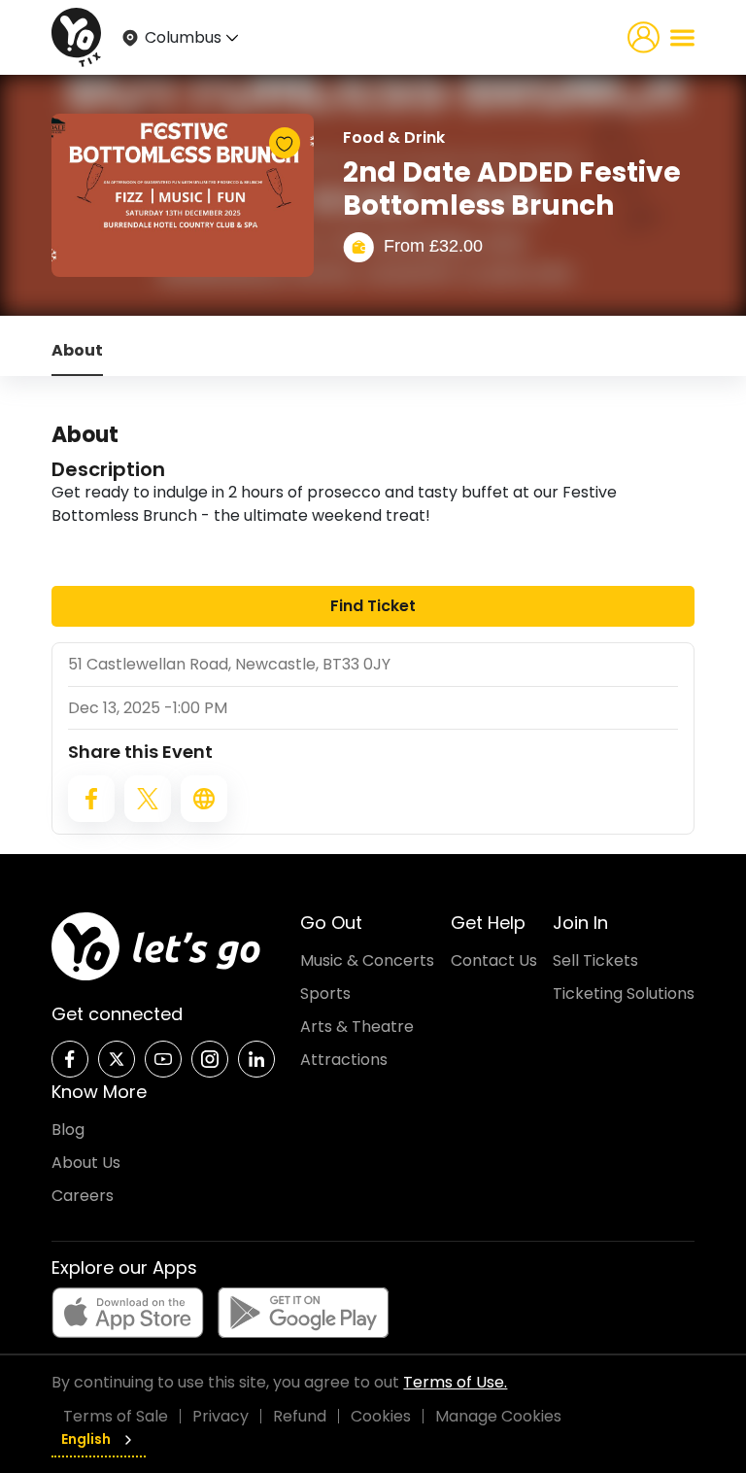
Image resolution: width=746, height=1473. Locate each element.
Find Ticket (373, 606)
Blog (68, 1129)
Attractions (344, 1059)
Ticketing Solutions (624, 993)
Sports (325, 993)
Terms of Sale (115, 1416)
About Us (85, 1162)
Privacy (220, 1416)
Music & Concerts (367, 960)
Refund (299, 1416)
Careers (82, 1195)
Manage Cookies (498, 1416)
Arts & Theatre (357, 1026)
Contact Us (494, 960)
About (77, 350)
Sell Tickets (595, 960)
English (86, 1439)
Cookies (381, 1416)
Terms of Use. (455, 1382)
